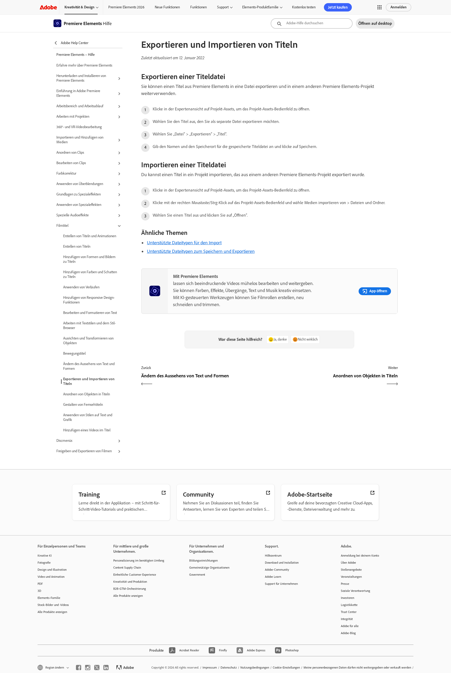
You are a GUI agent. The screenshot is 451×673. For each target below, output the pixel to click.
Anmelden (398, 7)
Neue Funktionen (167, 7)
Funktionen (198, 7)
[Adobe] (48, 7)
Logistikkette (349, 605)
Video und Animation (51, 577)
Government (197, 574)
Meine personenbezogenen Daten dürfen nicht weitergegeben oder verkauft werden (357, 667)
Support (223, 7)
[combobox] (312, 23)
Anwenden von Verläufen (81, 287)
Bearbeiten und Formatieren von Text (90, 313)
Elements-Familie (49, 598)
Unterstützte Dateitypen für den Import (184, 243)
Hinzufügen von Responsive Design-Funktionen (89, 300)
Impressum (210, 667)
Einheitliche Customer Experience (134, 574)
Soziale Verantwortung (355, 591)
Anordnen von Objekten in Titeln (86, 394)
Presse (345, 584)
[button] (379, 7)
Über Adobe (348, 562)
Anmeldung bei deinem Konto (360, 555)
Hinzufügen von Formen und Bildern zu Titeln (89, 259)
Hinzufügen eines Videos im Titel (86, 430)
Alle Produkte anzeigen (52, 612)
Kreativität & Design (79, 7)
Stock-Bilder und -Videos (53, 605)
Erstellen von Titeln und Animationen (89, 236)
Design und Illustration (52, 569)
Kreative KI (45, 555)
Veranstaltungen (351, 577)
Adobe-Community (277, 569)
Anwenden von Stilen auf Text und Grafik (87, 417)
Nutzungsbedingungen (254, 667)
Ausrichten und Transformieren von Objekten (88, 340)
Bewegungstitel (74, 353)
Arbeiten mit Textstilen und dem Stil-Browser (89, 325)
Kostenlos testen (304, 7)
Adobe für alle (350, 626)
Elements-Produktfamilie (260, 7)
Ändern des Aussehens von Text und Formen (89, 366)
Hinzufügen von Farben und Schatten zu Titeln (90, 274)
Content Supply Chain (127, 567)
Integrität (347, 619)
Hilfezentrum (273, 555)
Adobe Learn (273, 577)
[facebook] (78, 667)
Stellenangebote (351, 569)
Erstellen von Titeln (76, 246)
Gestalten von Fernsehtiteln (83, 404)
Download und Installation (282, 562)
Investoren (347, 598)
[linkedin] (106, 667)
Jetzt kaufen (338, 7)
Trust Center (349, 612)
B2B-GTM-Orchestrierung (129, 589)
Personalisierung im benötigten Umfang (138, 560)
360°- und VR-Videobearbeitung (79, 127)
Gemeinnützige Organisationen (209, 567)
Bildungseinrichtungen (203, 560)
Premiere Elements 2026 (126, 7)
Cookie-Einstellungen (286, 667)
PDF (40, 584)
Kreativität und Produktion (130, 581)
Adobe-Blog (348, 633)
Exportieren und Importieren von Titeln (89, 381)
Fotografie (44, 562)
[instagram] (87, 667)
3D (39, 591)
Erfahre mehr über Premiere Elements (84, 65)
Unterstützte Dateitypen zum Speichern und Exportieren (201, 251)
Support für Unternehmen (281, 584)
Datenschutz (229, 667)
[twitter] (96, 667)
